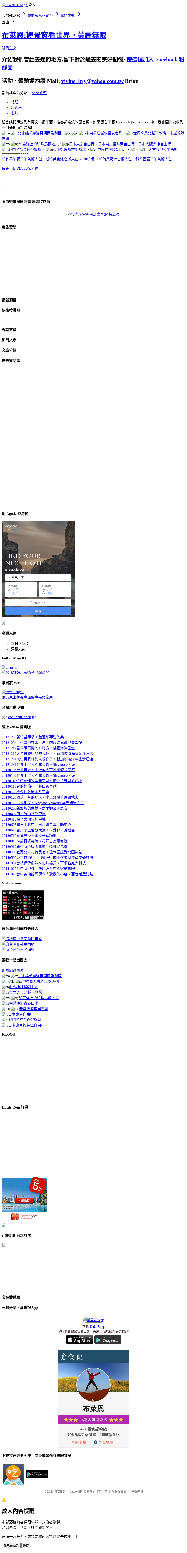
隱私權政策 (119, 1491)
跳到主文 (9, 48)
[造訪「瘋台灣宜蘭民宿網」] (22, 939)
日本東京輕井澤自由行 (116, 144)
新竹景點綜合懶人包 (115, 159)
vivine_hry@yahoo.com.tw (92, 81)
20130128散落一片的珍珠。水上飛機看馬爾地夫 (40, 797)
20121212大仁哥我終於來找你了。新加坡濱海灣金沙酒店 (47, 754)
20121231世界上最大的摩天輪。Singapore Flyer (39, 764)
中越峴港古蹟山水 (23, 1003)
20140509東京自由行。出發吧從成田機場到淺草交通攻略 (47, 858)
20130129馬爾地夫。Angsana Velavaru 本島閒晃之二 (43, 803)
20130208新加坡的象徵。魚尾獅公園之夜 (35, 808)
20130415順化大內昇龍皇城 (24, 819)
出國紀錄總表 (13, 970)
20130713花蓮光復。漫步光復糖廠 (29, 836)
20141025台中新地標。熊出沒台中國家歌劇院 (38, 868)
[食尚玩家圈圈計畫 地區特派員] (93, 214)
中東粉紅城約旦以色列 (104, 133)
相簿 (14, 102)
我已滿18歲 (11, 1546)
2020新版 (87, 159)
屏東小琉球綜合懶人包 (20, 169)
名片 (14, 113)
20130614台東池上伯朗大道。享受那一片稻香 (38, 830)
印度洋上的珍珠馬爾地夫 (39, 144)
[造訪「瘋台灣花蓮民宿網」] (18, 944)
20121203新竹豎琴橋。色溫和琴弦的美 (33, 737)
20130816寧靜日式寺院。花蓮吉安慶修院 (35, 841)
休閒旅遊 (39, 93)
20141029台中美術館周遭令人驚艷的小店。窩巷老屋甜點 (47, 874)
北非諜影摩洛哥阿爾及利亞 (40, 133)
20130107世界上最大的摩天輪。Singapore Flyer (39, 775)
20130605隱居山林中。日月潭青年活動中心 (36, 825)
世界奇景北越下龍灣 (149, 133)
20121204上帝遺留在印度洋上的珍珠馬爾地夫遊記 (42, 743)
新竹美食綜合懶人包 (62, 159)
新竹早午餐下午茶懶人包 (22, 159)
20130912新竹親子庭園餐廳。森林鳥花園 (35, 847)
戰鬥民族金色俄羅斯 (24, 149)
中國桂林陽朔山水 (112, 149)
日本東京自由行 (81, 144)
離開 (26, 1546)
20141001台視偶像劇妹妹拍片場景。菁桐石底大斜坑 (44, 863)
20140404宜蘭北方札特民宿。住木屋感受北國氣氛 (42, 852)
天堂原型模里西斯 (163, 149)
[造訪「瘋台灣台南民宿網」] (18, 950)
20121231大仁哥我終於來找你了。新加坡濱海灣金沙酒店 (47, 759)
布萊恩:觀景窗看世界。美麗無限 (54, 35)
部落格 (16, 107)
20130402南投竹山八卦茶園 (24, 814)
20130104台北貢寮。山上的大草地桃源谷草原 (38, 770)
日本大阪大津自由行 (154, 144)
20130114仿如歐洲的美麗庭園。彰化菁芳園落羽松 (42, 781)
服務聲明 (137, 1491)
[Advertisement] (55, 182)
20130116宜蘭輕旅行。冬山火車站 (29, 786)
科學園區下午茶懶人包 (153, 159)
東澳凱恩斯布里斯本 (69, 149)
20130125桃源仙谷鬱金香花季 (25, 792)
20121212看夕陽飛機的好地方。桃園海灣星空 (38, 748)
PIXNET (59, 1491)
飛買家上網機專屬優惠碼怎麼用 (27, 697)
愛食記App (97, 1327)
